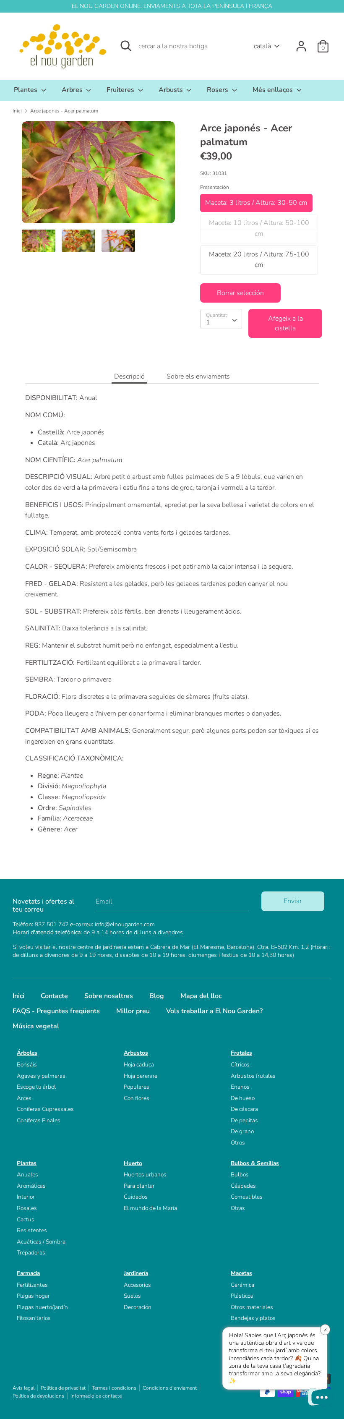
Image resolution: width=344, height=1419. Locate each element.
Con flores (136, 1098)
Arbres (73, 89)
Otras (238, 1208)
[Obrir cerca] (125, 45)
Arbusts (172, 89)
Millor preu (133, 1011)
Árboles (27, 1053)
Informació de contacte (96, 1396)
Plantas (26, 1163)
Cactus (25, 1219)
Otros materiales (252, 1307)
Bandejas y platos (253, 1318)
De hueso (243, 1098)
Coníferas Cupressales (45, 1109)
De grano (242, 1131)
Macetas (241, 1273)
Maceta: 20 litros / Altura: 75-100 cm (259, 260)
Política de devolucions (38, 1396)
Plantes (26, 89)
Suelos (132, 1296)
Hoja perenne (140, 1076)
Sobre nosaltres (108, 996)
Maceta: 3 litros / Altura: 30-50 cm (256, 202)
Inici (18, 996)
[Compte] (301, 42)
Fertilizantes (32, 1285)
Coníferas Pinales (38, 1120)
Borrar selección (240, 293)
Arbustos (136, 1053)
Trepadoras (31, 1253)
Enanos (240, 1087)
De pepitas (244, 1120)
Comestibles (247, 1197)
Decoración (137, 1307)
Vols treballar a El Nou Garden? (214, 1011)
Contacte (54, 996)
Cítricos (240, 1065)
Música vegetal (36, 1026)
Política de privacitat (63, 1388)
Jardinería (136, 1273)
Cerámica (242, 1285)
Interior (26, 1197)
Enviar (293, 901)
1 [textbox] (208, 322)
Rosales (27, 1208)
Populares (136, 1087)
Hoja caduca (139, 1065)
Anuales (27, 1175)
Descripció (129, 376)
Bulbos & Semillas (255, 1163)
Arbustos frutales (253, 1076)
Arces (24, 1098)
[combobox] (221, 319)
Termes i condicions (114, 1388)
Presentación (214, 187)
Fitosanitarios (34, 1318)
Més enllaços (273, 89)
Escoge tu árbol (36, 1087)
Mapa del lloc (201, 996)
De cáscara (244, 1109)
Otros (238, 1143)
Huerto (133, 1163)
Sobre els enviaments (198, 376)
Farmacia (28, 1273)
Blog (156, 996)
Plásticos (242, 1296)
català (262, 46)
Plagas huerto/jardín (42, 1307)
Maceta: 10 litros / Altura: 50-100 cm (259, 228)
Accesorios (137, 1285)
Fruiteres (121, 89)
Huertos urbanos (145, 1175)
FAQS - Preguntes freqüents (56, 1011)
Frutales (241, 1053)
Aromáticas (31, 1186)
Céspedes (243, 1186)
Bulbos (240, 1175)
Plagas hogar (33, 1296)
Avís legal (23, 1388)
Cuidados (136, 1197)
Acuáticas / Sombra (41, 1242)
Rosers (218, 89)
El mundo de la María (150, 1208)
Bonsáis (27, 1065)
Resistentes (32, 1230)
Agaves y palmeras (41, 1076)
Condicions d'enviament (170, 1388)
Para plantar (139, 1186)
